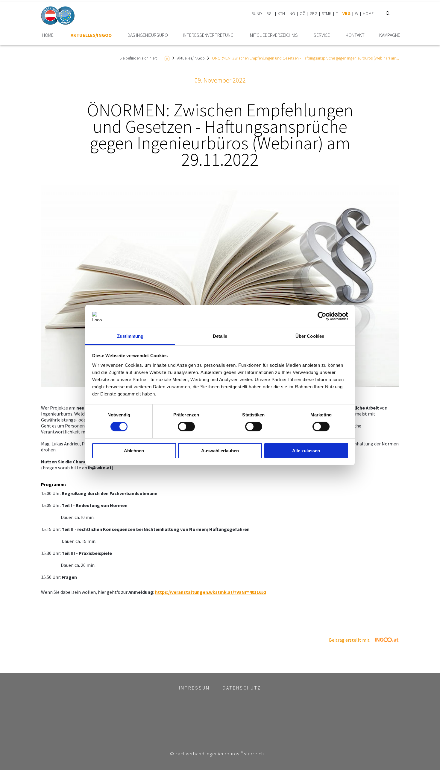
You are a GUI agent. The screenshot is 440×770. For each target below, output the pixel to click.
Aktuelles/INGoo (91, 35)
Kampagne (389, 35)
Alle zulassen (306, 450)
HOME (368, 13)
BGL (269, 13)
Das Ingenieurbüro (148, 35)
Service (322, 35)
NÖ (292, 13)
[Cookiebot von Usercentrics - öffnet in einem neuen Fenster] (322, 316)
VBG (346, 13)
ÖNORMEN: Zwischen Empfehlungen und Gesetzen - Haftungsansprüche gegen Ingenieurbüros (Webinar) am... (305, 58)
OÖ (303, 13)
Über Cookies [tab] (309, 336)
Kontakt (355, 35)
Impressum (194, 688)
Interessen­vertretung (208, 35)
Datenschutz (242, 688)
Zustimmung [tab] (130, 336)
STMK (326, 13)
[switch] (186, 426)
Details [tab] (220, 336)
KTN (281, 13)
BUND (256, 13)
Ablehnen (134, 450)
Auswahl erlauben (220, 450)
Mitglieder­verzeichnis (274, 35)
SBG (313, 13)
